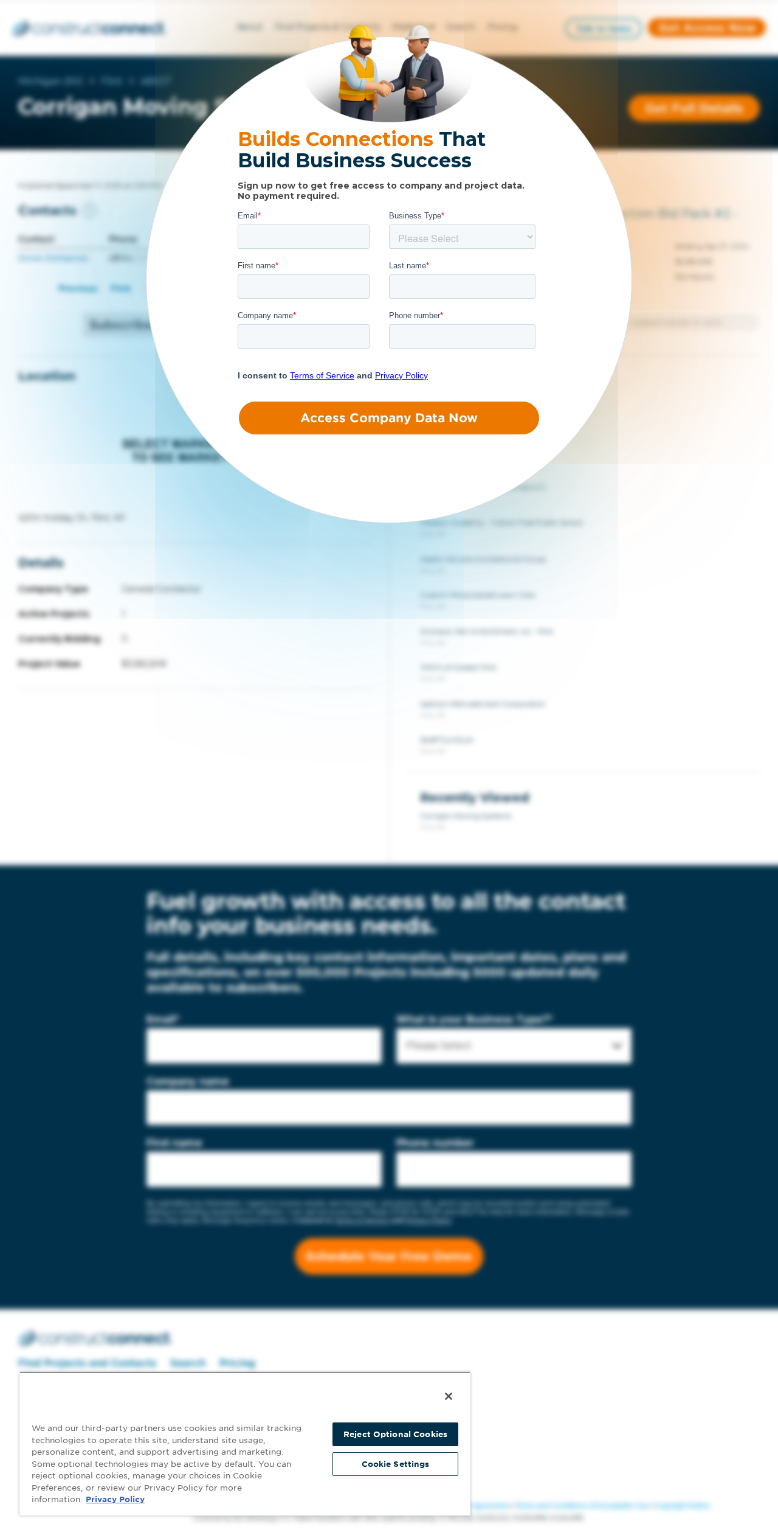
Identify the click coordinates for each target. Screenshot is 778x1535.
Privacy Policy (115, 1499)
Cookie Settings (396, 1464)
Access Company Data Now (389, 418)
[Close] (448, 1396)
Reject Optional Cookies (395, 1434)
